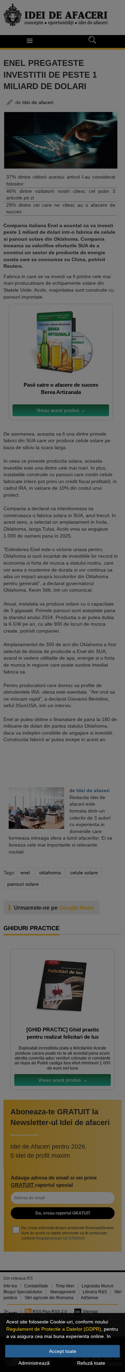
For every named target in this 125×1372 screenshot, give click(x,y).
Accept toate (62, 1351)
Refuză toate (91, 1363)
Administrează (34, 1363)
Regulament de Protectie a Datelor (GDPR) (53, 1329)
